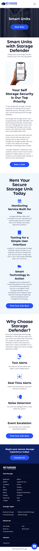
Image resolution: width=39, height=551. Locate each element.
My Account (25, 529)
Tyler (18, 500)
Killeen (5, 490)
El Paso (19, 484)
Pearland (19, 495)
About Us (6, 529)
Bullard (5, 482)
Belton (19, 479)
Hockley (19, 487)
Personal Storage (8, 515)
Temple (5, 500)
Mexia (5, 492)
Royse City (6, 498)
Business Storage (8, 512)
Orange (5, 495)
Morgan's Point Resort (23, 492)
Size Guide (6, 526)
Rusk (18, 498)
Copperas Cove (21, 482)
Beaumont (6, 479)
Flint (4, 487)
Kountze (19, 490)
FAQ (23, 526)
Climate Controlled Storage (26, 512)
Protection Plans (8, 531)
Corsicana (6, 484)
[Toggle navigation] (35, 4)
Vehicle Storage (22, 515)
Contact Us (6, 543)
